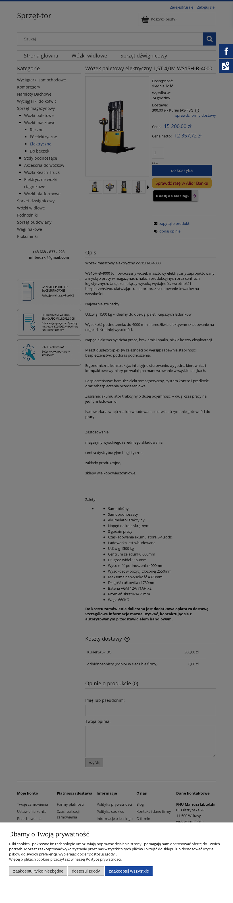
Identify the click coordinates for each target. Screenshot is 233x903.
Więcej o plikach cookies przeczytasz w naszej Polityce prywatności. (65, 859)
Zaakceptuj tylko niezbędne (38, 871)
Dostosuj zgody (86, 871)
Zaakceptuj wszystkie (129, 871)
